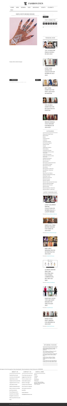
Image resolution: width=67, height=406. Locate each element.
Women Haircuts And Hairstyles (50, 181)
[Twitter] (44, 24)
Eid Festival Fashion (47, 143)
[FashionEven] (33, 3)
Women (23, 7)
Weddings (36, 7)
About (35, 374)
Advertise (36, 380)
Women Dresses (46, 179)
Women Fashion (46, 180)
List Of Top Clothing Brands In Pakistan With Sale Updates (39, 383)
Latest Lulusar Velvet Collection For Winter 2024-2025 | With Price (50, 354)
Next (38, 80)
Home (12, 7)
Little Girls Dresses (47, 154)
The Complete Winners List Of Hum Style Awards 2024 (49, 352)
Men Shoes (45, 167)
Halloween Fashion (47, 147)
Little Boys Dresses (47, 150)
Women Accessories (47, 177)
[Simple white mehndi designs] (23, 31)
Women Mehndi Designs (48, 183)
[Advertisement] (25, 53)
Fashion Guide (46, 144)
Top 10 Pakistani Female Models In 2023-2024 (50, 52)
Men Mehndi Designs (47, 164)
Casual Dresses (46, 138)
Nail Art (44, 171)
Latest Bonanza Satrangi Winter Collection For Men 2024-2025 (50, 361)
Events (43, 7)
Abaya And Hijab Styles (48, 134)
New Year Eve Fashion (47, 173)
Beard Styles (45, 135)
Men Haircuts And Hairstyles (49, 162)
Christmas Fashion (47, 141)
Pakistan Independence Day (49, 174)
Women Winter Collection (48, 189)
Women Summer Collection (49, 187)
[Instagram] (56, 24)
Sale (11, 10)
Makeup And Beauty (47, 158)
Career (35, 377)
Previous (13, 80)
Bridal (44, 137)
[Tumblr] (54, 24)
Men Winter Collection (48, 170)
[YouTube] (51, 24)
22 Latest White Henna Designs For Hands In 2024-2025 (31, 15)
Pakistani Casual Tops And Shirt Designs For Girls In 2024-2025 (50, 302)
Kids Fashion (46, 148)
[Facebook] (46, 24)
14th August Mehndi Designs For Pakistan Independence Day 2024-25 (50, 348)
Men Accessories (46, 159)
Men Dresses (46, 161)
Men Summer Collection (48, 168)
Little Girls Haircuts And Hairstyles (48, 156)
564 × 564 (20, 15)
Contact (36, 376)
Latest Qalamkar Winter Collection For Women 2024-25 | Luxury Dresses (50, 208)
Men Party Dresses (47, 165)
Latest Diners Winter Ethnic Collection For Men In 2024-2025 (49, 358)
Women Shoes (46, 186)
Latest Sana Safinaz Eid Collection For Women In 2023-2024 (50, 71)
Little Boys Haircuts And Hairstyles (48, 152)
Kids (29, 7)
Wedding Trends (46, 176)
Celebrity (51, 7)
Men (17, 7)
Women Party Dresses (48, 184)
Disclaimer (36, 379)
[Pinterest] (49, 24)
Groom (44, 145)
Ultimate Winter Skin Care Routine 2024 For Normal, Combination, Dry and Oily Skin (50, 275)
